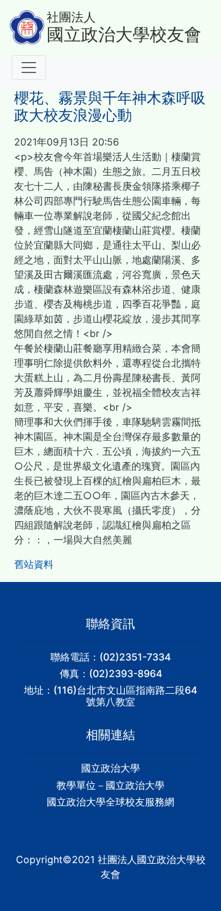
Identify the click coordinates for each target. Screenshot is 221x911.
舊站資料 (33, 564)
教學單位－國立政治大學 (110, 785)
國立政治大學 (110, 768)
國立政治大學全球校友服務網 (110, 802)
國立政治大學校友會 (124, 34)
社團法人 (71, 17)
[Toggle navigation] (29, 67)
